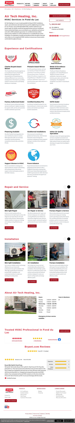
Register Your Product (61, 392)
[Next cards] (68, 186)
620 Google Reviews (17, 340)
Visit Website (60, 20)
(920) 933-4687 (56, 24)
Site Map (48, 413)
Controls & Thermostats (25, 397)
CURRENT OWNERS (37, 4)
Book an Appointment (60, 16)
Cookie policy (26, 421)
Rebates (40, 391)
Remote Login (59, 394)
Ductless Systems (24, 392)
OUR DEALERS (53, 4)
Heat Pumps (23, 396)
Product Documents (60, 391)
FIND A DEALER (65, 4)
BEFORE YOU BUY (28, 4)
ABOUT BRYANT (45, 4)
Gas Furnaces (23, 394)
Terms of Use (36, 413)
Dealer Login (7, 397)
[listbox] (37, 210)
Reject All (59, 420)
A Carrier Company (37, 415)
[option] (16, 210)
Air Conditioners (24, 391)
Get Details (9, 227)
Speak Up (42, 413)
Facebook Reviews (52, 339)
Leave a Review (64, 331)
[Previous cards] (65, 186)
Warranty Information (61, 397)
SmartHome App (60, 396)
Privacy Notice (28, 413)
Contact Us (7, 395)
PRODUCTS (20, 3)
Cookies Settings (50, 420)
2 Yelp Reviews (37, 340)
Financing (40, 392)
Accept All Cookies (68, 420)
